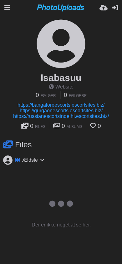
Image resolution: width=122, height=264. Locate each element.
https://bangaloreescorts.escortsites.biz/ (61, 105)
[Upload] (103, 8)
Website (64, 86)
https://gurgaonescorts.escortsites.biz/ (61, 110)
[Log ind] (115, 8)
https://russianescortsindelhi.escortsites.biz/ (61, 116)
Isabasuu (61, 78)
